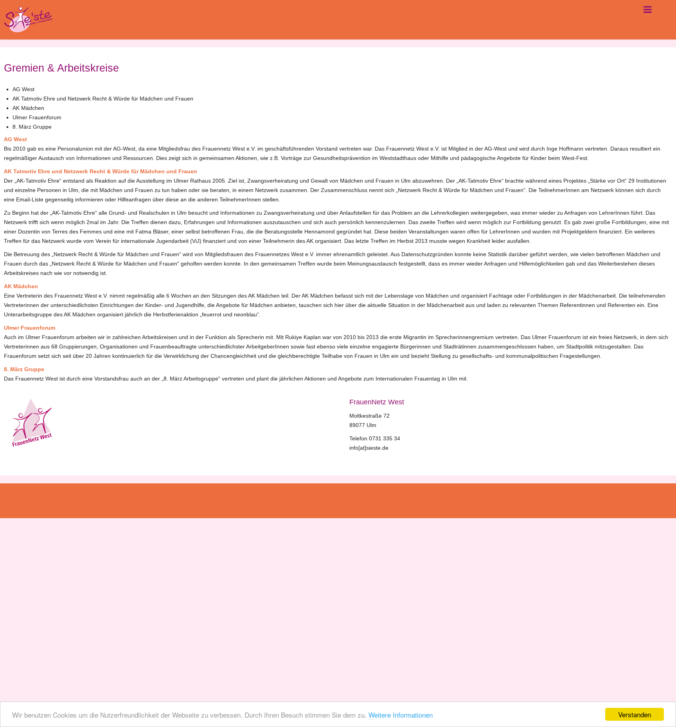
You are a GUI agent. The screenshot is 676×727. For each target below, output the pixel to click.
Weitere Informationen (401, 715)
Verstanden (634, 714)
